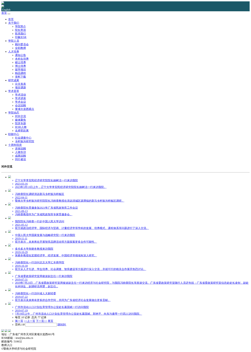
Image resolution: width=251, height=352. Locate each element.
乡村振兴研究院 (24, 141)
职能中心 (13, 134)
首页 (4, 12)
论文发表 (20, 83)
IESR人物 (20, 127)
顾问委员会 (22, 44)
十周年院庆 (15, 145)
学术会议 (20, 101)
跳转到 (62, 324)
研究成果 (13, 80)
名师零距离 (22, 130)
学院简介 (20, 26)
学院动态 (13, 112)
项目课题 (20, 87)
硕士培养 (20, 62)
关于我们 (13, 22)
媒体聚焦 (20, 119)
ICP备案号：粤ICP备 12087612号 (58, 348)
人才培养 (13, 51)
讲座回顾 (20, 148)
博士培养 (20, 65)
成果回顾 (20, 155)
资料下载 (20, 76)
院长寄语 (20, 30)
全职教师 (20, 48)
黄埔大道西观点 (24, 109)
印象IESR (20, 37)
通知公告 (20, 55)
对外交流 (20, 116)
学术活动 (20, 94)
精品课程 (20, 73)
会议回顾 (20, 105)
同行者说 (20, 159)
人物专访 (20, 152)
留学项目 (20, 69)
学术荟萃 (13, 91)
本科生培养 (22, 58)
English (6, 9)
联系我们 (20, 33)
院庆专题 (20, 123)
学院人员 (13, 40)
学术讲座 (20, 98)
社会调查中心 (23, 137)
